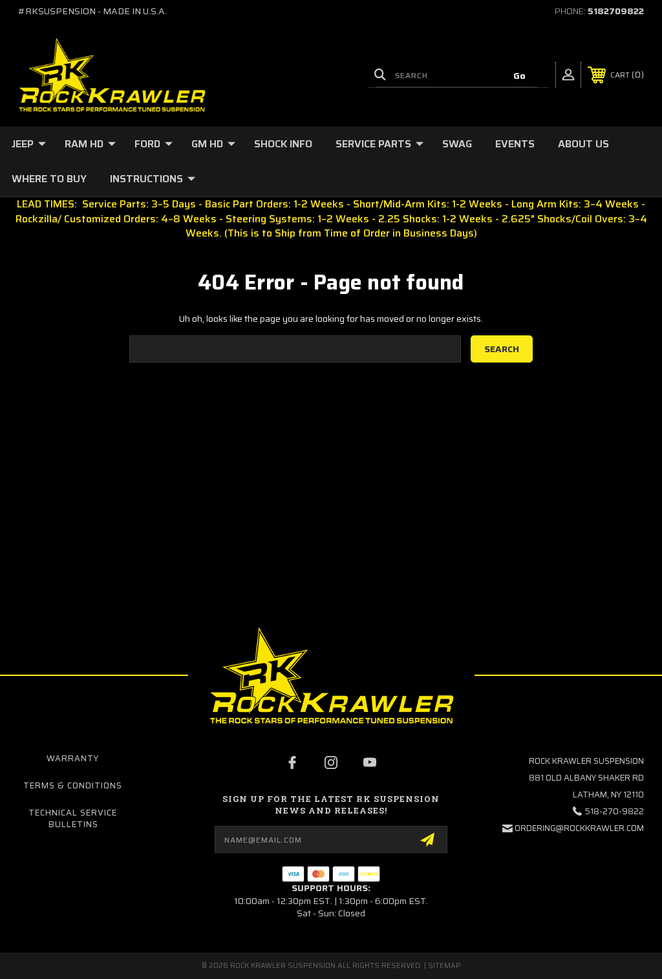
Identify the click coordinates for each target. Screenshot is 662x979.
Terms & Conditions (72, 785)
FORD (147, 144)
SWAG (457, 144)
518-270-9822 (614, 811)
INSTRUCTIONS (146, 179)
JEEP (23, 144)
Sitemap (444, 965)
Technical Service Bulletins (72, 818)
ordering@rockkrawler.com (579, 828)
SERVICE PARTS (373, 144)
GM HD (207, 144)
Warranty (73, 758)
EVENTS (515, 144)
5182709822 (616, 11)
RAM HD (84, 144)
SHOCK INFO (283, 144)
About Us (583, 144)
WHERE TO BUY (49, 179)
